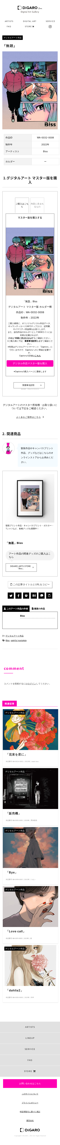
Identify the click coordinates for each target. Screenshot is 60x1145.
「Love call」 (16, 931)
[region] (30, 24)
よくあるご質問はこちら (28, 417)
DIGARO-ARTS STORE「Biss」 (20, 567)
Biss (8, 640)
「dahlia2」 (15, 990)
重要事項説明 (28, 385)
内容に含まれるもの (37, 205)
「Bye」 (12, 872)
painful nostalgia (18, 640)
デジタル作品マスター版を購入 (30, 363)
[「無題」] (34, 596)
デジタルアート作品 (15, 636)
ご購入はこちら (22, 205)
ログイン (32, 683)
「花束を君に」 (16, 754)
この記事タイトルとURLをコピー (31, 584)
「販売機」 (13, 813)
